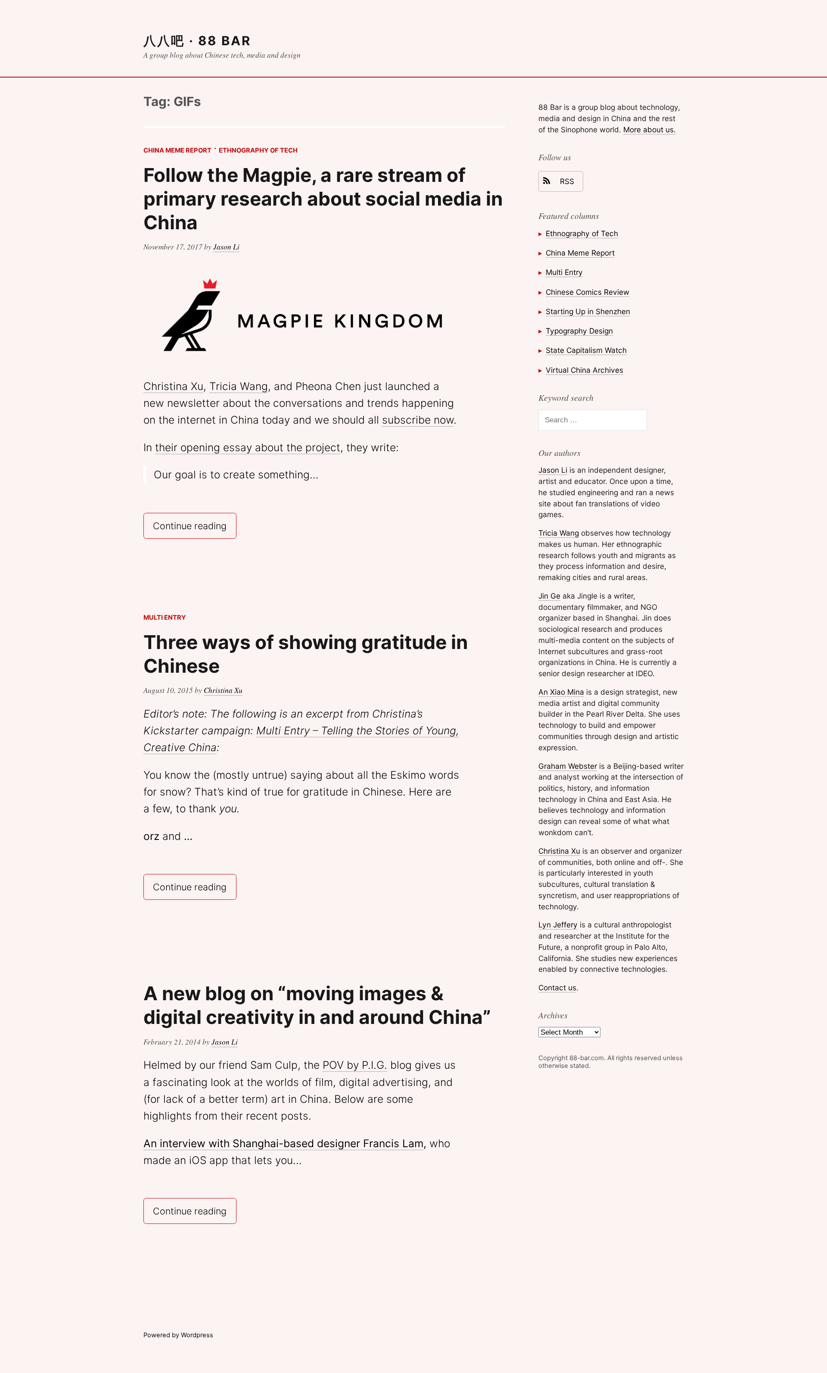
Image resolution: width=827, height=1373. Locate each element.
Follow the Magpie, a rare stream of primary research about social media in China (323, 198)
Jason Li (226, 247)
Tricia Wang (238, 386)
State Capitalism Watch (586, 350)
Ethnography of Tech (258, 150)
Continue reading (194, 525)
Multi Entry (164, 617)
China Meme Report (177, 150)
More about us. (649, 129)
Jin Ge (549, 595)
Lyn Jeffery (558, 924)
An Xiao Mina (561, 691)
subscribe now (418, 419)
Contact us (557, 987)
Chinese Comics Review (587, 291)
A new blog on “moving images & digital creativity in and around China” (317, 1005)
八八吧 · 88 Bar (197, 40)
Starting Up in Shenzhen (588, 311)
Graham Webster (567, 766)
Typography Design (579, 330)
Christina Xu (173, 386)
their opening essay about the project (247, 447)
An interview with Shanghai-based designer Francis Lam (283, 1143)
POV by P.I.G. (355, 1064)
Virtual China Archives (584, 369)
